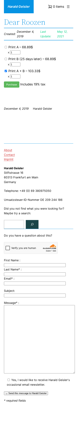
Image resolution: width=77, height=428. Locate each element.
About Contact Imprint (9, 154)
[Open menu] (68, 6)
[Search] (32, 224)
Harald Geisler (19, 6)
